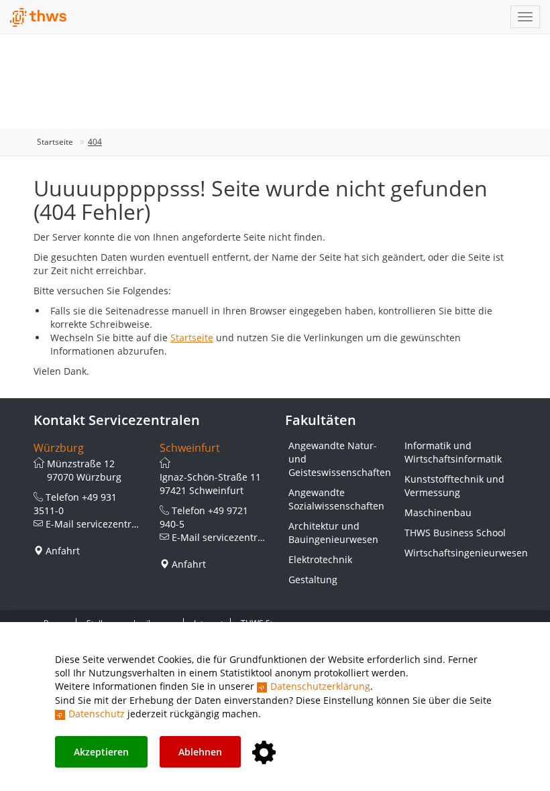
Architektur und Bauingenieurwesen (333, 533)
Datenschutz (96, 713)
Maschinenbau (438, 512)
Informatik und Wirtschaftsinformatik (453, 452)
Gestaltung (312, 579)
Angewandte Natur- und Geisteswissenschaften (339, 459)
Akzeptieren (101, 751)
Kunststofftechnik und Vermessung (454, 486)
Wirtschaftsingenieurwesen (455, 552)
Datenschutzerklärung (320, 686)
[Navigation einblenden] (525, 16)
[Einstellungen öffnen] (264, 753)
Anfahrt (63, 550)
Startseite (55, 141)
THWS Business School (455, 532)
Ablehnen (200, 751)
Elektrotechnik (320, 559)
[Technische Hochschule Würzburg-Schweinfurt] (38, 17)
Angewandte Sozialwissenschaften (336, 499)
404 (95, 141)
